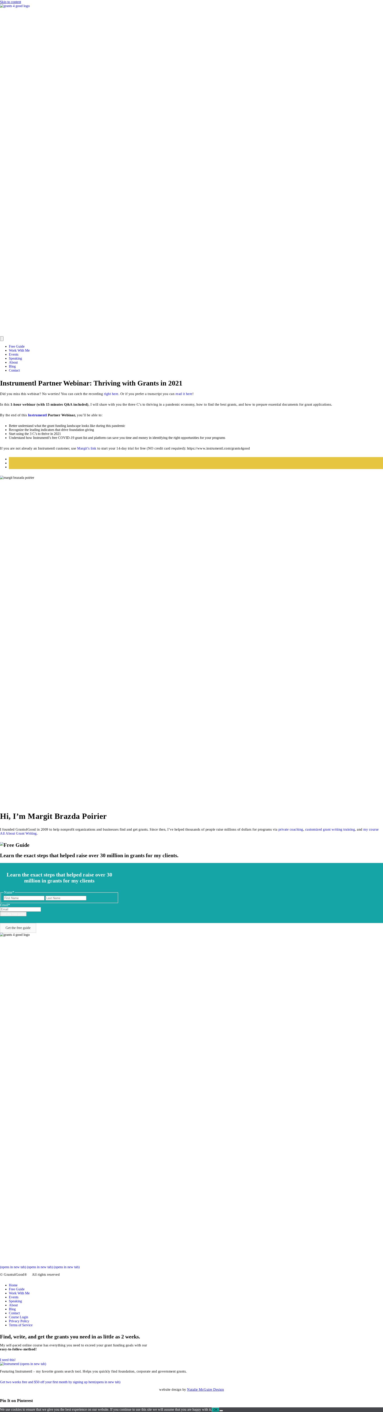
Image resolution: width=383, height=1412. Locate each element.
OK (215, 1409)
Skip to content (10, 2)
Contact (14, 370)
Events (13, 354)
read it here (184, 394)
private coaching (290, 829)
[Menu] (2, 338)
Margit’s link (86, 448)
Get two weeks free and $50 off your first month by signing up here (60, 1382)
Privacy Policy (19, 1321)
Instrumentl (37, 415)
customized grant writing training (330, 829)
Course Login (18, 1317)
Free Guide (17, 346)
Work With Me (19, 350)
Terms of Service (21, 1325)
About (13, 362)
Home (13, 1285)
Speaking (15, 358)
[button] (18, 928)
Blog (12, 366)
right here (111, 394)
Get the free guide (13, 914)
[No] (221, 1410)
